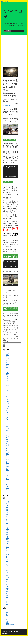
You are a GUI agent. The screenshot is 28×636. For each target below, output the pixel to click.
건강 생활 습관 (7, 507)
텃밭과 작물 (7, 599)
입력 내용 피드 (7, 617)
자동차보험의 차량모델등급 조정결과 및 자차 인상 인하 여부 (10, 329)
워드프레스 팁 (7, 566)
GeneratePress (5, 633)
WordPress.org (10, 624)
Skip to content (5, 1)
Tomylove (7, 105)
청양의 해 (6, 325)
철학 (7, 590)
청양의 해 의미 (13, 325)
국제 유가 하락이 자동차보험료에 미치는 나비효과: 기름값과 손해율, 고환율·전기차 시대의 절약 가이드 (10, 336)
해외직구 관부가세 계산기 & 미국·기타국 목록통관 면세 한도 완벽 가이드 (7, 426)
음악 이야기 (7, 572)
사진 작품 (13, 320)
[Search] (4, 345)
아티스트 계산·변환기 (7, 541)
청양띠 (14, 323)
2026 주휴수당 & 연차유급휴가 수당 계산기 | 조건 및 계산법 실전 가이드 (7, 479)
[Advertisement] (14, 49)
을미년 (10, 323)
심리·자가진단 (7, 534)
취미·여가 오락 (7, 593)
